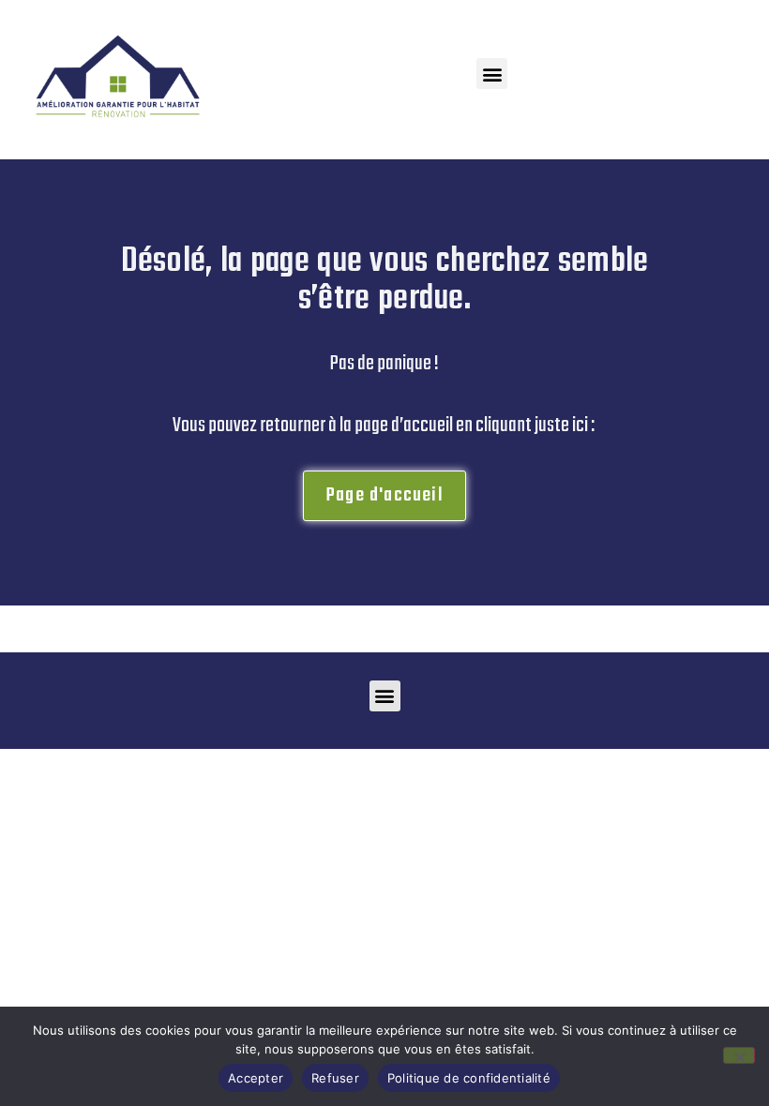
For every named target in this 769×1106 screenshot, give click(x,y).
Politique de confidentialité (468, 1077)
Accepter (255, 1077)
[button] (491, 73)
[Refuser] (739, 1055)
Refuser (335, 1077)
